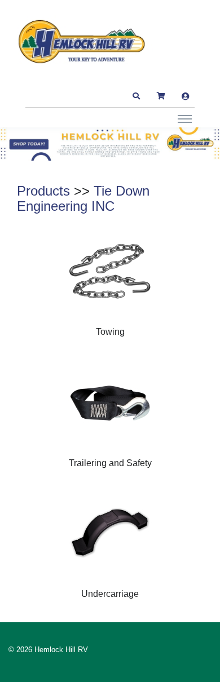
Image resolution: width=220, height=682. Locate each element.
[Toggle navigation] (185, 118)
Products (43, 190)
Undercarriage (110, 594)
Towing (110, 331)
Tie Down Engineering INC (83, 198)
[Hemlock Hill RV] (87, 42)
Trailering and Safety (110, 463)
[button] (136, 96)
